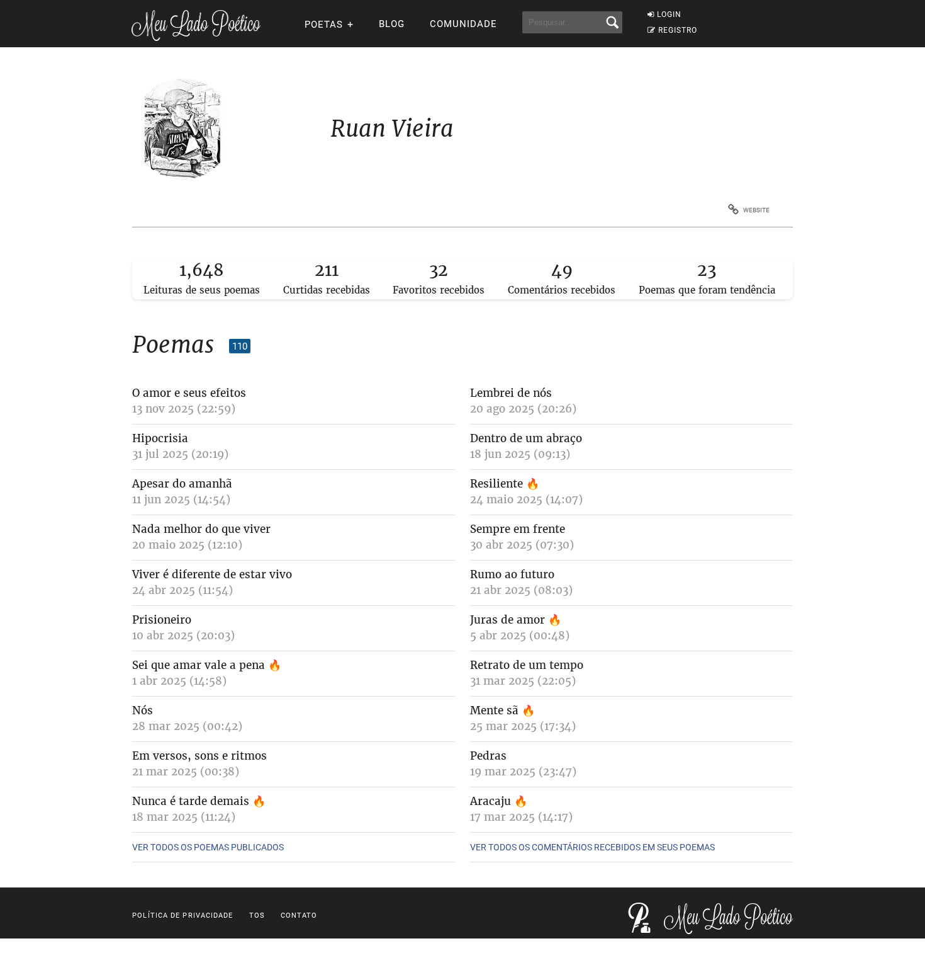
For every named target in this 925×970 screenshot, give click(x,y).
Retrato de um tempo (526, 665)
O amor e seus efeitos (189, 393)
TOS (257, 915)
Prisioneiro (161, 620)
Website (756, 210)
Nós (142, 710)
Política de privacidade (182, 915)
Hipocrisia (160, 438)
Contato (299, 915)
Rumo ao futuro (512, 574)
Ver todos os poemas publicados (208, 847)
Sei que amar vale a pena (200, 665)
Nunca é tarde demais (192, 801)
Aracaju (492, 801)
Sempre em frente (517, 529)
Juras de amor (509, 620)
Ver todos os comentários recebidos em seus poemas (592, 847)
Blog (392, 24)
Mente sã (496, 710)
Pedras (488, 756)
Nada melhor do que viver (203, 529)
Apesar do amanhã (182, 484)
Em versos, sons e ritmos (199, 756)
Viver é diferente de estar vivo (212, 574)
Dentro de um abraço (526, 438)
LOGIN (669, 14)
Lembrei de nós (511, 393)
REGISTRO (677, 30)
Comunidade (463, 24)
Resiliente (496, 484)
